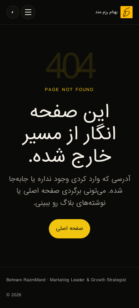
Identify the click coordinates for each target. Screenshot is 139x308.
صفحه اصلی (69, 228)
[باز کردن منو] (28, 12)
